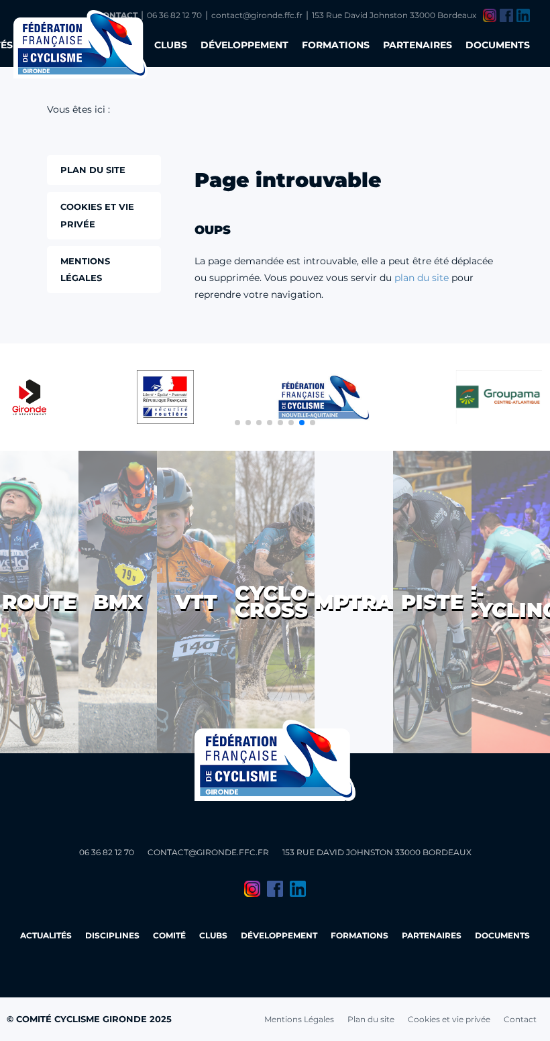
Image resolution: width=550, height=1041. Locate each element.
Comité (169, 935)
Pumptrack (354, 602)
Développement (244, 45)
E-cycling (511, 601)
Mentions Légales (299, 1019)
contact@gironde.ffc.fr (256, 15)
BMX (118, 602)
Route (39, 602)
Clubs (170, 45)
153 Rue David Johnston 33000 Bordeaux (394, 15)
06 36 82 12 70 (174, 15)
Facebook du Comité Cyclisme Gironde (506, 15)
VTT (196, 602)
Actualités (46, 935)
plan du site (421, 278)
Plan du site (370, 1019)
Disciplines (112, 935)
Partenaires (417, 45)
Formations (336, 45)
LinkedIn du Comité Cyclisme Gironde (523, 15)
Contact (520, 1019)
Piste (432, 602)
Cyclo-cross (274, 601)
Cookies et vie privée (449, 1019)
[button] (237, 422)
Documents (497, 45)
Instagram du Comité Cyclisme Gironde (489, 15)
